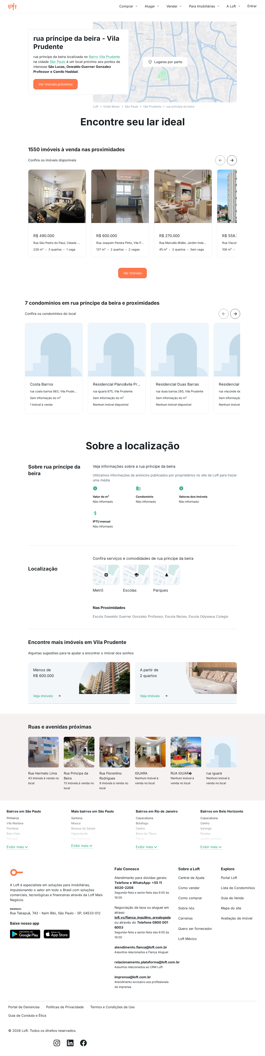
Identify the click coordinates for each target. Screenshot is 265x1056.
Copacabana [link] (144, 818)
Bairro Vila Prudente (104, 57)
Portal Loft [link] (229, 878)
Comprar (126, 6)
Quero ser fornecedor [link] (195, 929)
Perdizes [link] (12, 828)
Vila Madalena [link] (80, 838)
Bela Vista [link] (13, 833)
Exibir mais (15, 847)
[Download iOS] (57, 935)
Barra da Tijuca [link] (146, 833)
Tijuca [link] (140, 838)
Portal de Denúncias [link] (24, 1007)
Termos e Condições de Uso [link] (112, 1007)
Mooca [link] (76, 823)
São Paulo (131, 106)
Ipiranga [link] (206, 828)
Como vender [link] (189, 888)
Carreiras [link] (185, 918)
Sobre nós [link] (186, 908)
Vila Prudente (152, 106)
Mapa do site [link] (231, 908)
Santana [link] (76, 818)
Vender (171, 6)
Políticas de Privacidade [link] (65, 1007)
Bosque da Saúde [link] (83, 828)
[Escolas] (136, 575)
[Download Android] (25, 935)
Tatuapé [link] (12, 838)
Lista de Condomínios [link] (238, 888)
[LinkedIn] (70, 1044)
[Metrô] (106, 575)
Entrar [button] (252, 6)
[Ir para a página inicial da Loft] (14, 6)
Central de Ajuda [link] (191, 878)
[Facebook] (83, 1044)
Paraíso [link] (205, 833)
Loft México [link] (187, 939)
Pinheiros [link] (13, 818)
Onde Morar (111, 106)
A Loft (231, 6)
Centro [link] (140, 828)
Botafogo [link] (142, 823)
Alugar (150, 6)
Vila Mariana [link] (15, 823)
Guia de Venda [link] (232, 898)
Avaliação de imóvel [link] (236, 918)
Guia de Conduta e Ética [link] (27, 1015)
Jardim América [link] (211, 838)
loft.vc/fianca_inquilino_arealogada (142, 917)
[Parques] (166, 575)
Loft (95, 106)
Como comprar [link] (190, 898)
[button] (106, 575)
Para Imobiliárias (202, 6)
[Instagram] (57, 1044)
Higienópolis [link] (79, 833)
